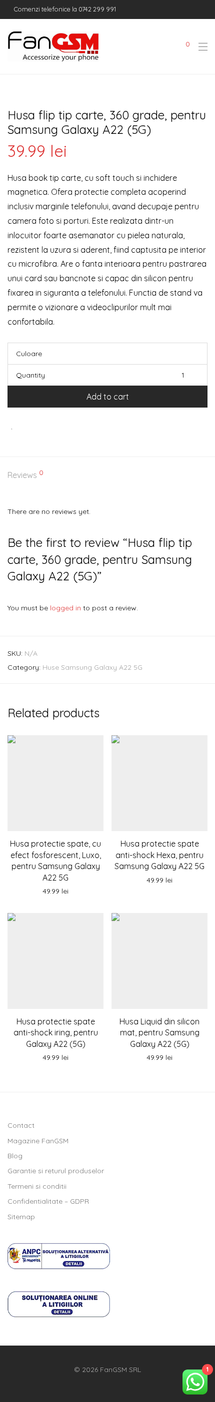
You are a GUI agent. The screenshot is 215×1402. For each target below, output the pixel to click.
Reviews (26, 474)
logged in (65, 607)
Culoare (29, 353)
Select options (55, 892)
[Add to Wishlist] (12, 425)
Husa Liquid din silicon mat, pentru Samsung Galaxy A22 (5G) (160, 1032)
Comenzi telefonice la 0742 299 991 (64, 9)
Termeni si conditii (37, 1186)
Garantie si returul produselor (56, 1170)
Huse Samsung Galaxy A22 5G (92, 667)
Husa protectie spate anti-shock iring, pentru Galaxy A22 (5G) (56, 1032)
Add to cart (107, 397)
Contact (21, 1125)
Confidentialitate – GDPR (48, 1201)
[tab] (108, 475)
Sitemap (21, 1216)
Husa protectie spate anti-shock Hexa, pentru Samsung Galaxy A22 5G (159, 855)
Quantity (30, 375)
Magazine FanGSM (38, 1140)
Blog (15, 1155)
